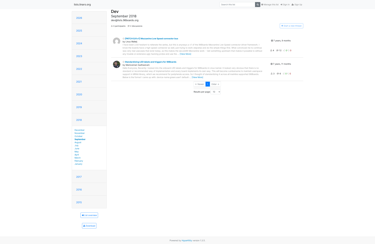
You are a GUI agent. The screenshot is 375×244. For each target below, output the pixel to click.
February (79, 161)
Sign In (286, 4)
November (80, 133)
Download (90, 225)
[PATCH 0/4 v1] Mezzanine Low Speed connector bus (151, 38)
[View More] (185, 54)
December (80, 130)
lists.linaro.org (82, 4)
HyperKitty (187, 240)
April (77, 154)
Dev (115, 11)
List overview (90, 215)
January (78, 164)
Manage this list (271, 4)
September (80, 139)
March (78, 157)
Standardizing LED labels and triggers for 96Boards (150, 62)
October (78, 136)
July (77, 145)
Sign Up (298, 4)
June (77, 148)
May (77, 151)
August (78, 142)
